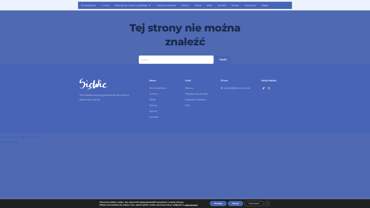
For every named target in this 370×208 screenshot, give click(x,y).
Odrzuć (235, 203)
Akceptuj (218, 203)
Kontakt (222, 5)
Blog (209, 5)
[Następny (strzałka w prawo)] (14, 142)
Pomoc (185, 5)
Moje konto (250, 5)
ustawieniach (191, 205)
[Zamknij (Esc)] (34, 137)
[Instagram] (269, 88)
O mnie (105, 5)
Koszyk (235, 5)
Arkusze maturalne (166, 5)
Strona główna (88, 5)
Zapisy (265, 5)
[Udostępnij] (24, 137)
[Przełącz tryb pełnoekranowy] (14, 137)
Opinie (198, 5)
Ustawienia (254, 203)
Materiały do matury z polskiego (131, 5)
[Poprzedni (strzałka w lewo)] (4, 142)
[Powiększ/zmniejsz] (4, 137)
